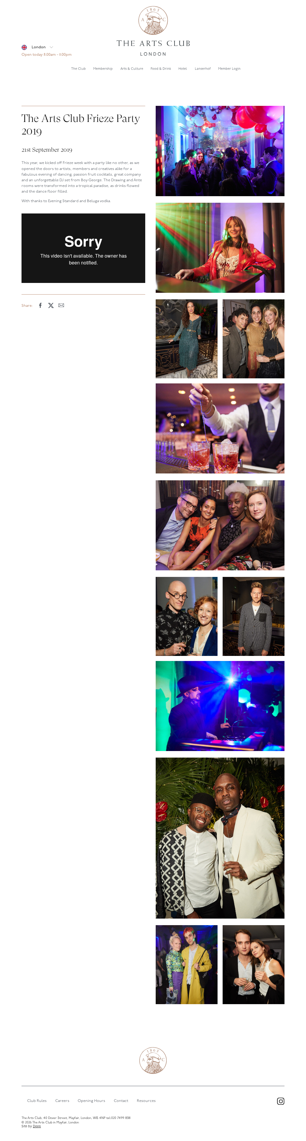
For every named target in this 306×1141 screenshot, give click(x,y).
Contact (121, 1101)
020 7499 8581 (120, 1118)
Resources (146, 1101)
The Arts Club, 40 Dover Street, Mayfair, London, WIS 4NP (63, 1118)
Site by (31, 1126)
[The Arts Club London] (153, 32)
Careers (62, 1101)
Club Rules (37, 1101)
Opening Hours (91, 1101)
